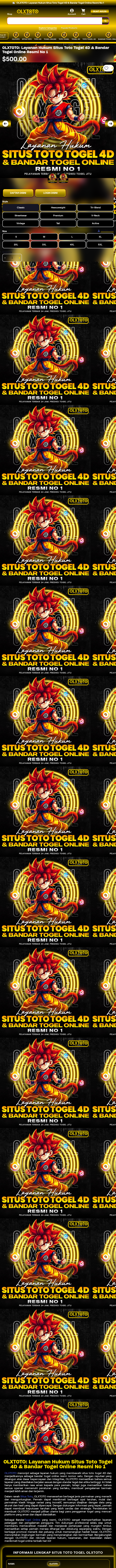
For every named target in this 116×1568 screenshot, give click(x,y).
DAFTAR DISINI (18, 193)
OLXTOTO (11, 1473)
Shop (9, 14)
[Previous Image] (5, 123)
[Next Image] (110, 123)
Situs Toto (26, 1496)
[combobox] (54, 20)
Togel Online (32, 1519)
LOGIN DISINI (50, 193)
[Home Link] (27, 12)
